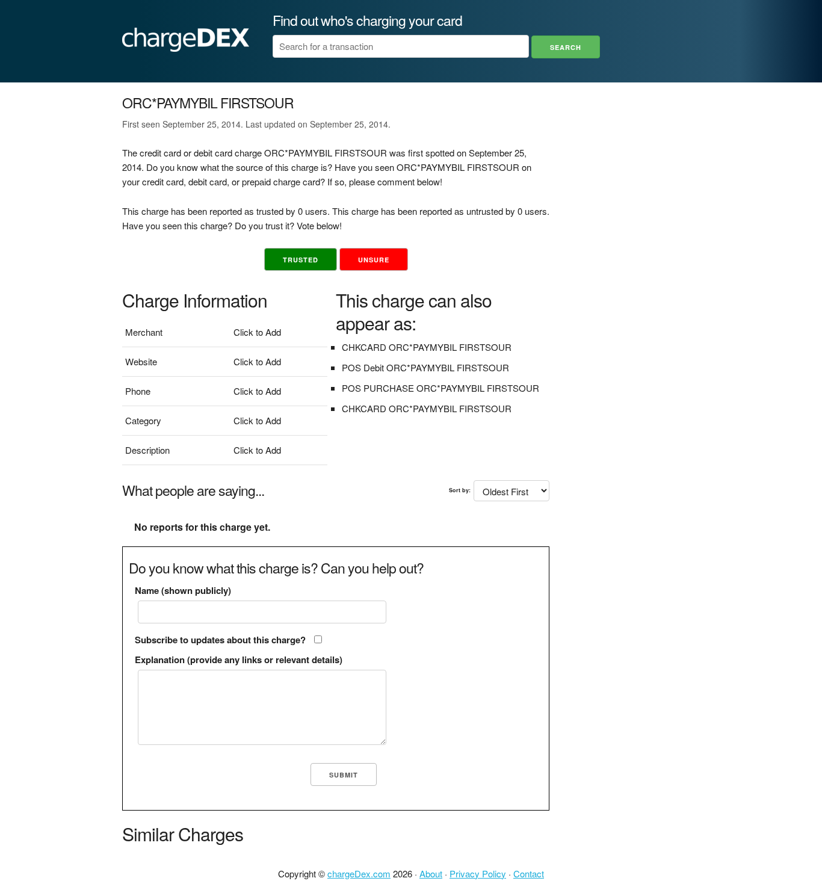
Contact (528, 873)
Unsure (373, 259)
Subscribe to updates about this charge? (220, 639)
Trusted (300, 259)
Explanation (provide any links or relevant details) (238, 659)
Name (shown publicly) (183, 590)
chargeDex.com (359, 873)
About (430, 873)
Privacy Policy (478, 873)
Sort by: (460, 490)
